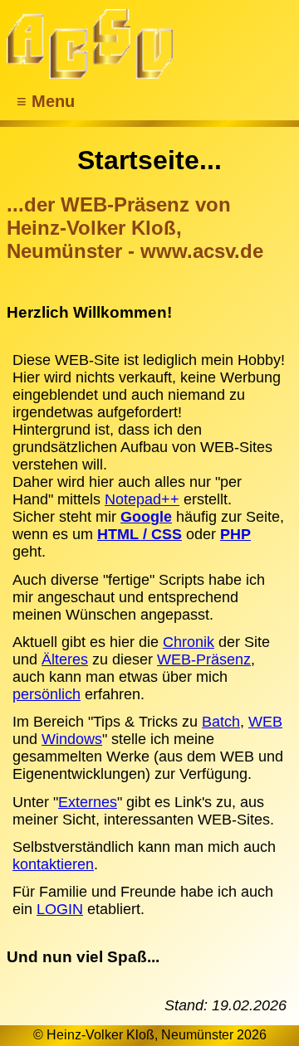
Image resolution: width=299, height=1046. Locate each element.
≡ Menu (46, 101)
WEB (265, 721)
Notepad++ (142, 499)
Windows (72, 739)
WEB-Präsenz (204, 659)
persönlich (46, 694)
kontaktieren (53, 864)
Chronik (188, 642)
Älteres (65, 659)
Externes (87, 802)
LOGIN (60, 909)
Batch (221, 721)
